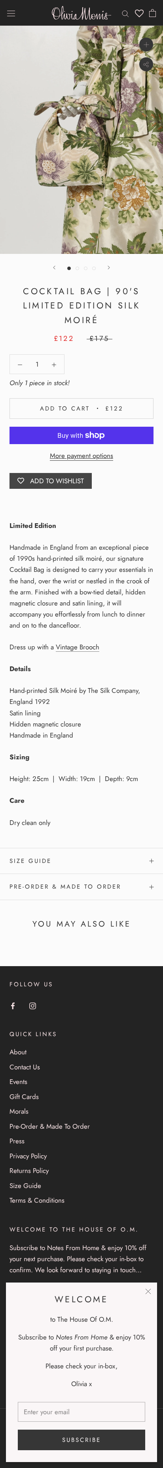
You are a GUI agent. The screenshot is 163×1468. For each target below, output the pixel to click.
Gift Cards (24, 1096)
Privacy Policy (28, 1156)
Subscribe (81, 1440)
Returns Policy (29, 1170)
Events (18, 1081)
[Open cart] (152, 13)
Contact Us (24, 1067)
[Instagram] (32, 1004)
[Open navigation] (11, 12)
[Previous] (54, 267)
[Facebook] (12, 1004)
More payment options (81, 455)
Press (17, 1141)
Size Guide (30, 861)
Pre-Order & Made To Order (65, 886)
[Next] (109, 267)
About (18, 1052)
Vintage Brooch (77, 647)
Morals (18, 1111)
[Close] (148, 1291)
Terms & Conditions (36, 1200)
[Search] (125, 13)
